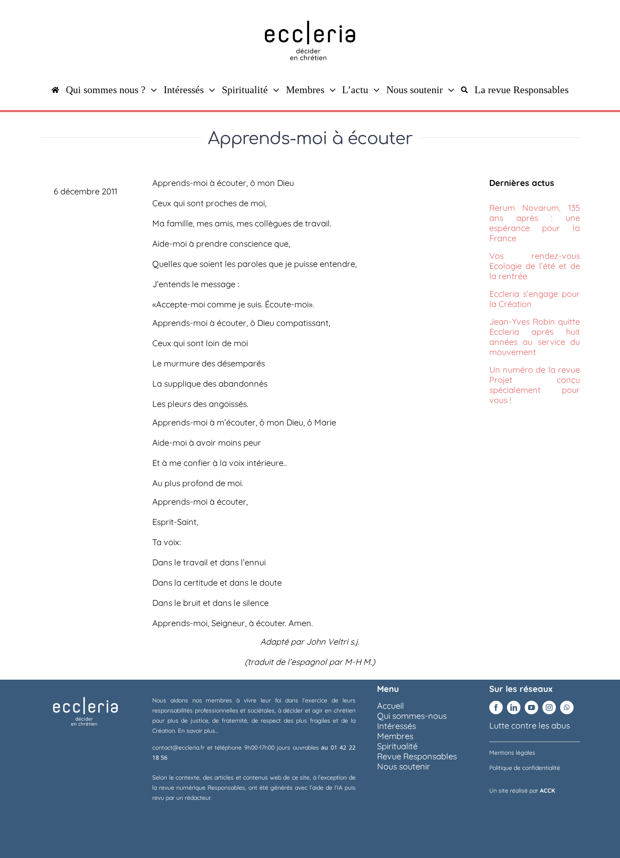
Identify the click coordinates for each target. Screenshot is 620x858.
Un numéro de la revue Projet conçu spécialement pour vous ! (534, 384)
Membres (395, 736)
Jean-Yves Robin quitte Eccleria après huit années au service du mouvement (534, 336)
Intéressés (396, 726)
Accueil (390, 705)
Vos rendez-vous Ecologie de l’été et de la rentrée (534, 265)
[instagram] (549, 707)
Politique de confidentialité (524, 768)
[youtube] (531, 707)
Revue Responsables (417, 756)
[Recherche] (464, 90)
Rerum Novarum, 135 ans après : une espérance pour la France (534, 222)
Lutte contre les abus (529, 725)
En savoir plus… (198, 730)
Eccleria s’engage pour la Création (534, 298)
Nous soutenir (403, 766)
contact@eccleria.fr (179, 747)
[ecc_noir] (310, 12)
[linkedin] (513, 707)
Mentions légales (512, 752)
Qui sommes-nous (412, 715)
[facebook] (496, 707)
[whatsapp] (567, 707)
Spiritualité (397, 746)
